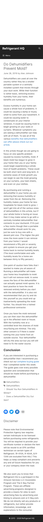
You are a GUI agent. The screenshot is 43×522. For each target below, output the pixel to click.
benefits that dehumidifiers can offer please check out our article (20, 142)
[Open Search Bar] (39, 48)
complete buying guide (28, 361)
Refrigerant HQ (13, 48)
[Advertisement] (21, 22)
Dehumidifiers (13, 382)
